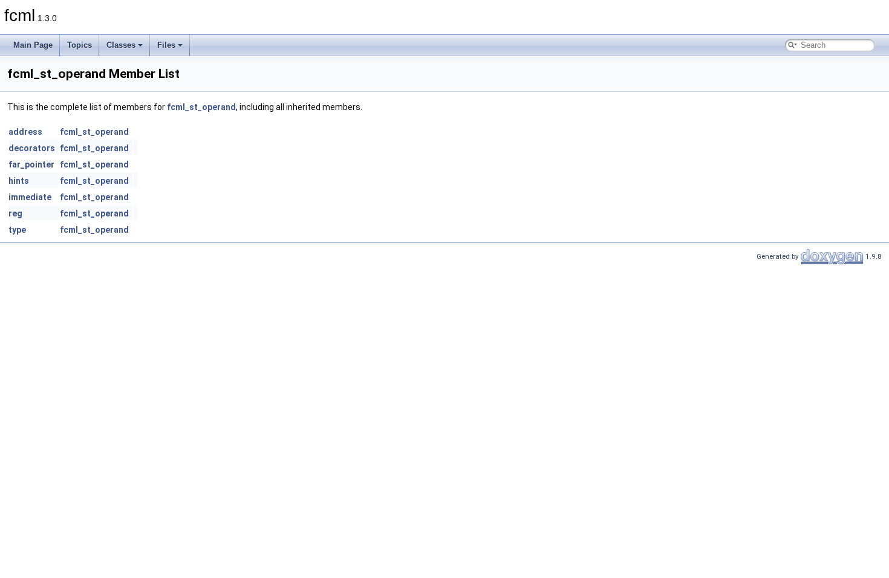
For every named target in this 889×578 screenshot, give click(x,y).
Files (166, 45)
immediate (29, 197)
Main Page (33, 45)
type (17, 230)
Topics (79, 45)
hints (18, 181)
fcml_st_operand (201, 107)
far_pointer (31, 164)
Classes (120, 45)
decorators (31, 148)
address (25, 132)
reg (15, 213)
